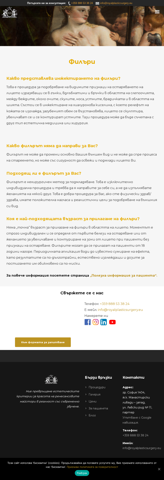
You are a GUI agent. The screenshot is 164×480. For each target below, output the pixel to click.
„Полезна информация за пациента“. (123, 275)
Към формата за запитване (43, 342)
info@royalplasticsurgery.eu (120, 310)
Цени (92, 401)
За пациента (98, 408)
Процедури (97, 387)
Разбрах (82, 473)
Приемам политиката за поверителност (92, 466)
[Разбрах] (159, 469)
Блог (92, 415)
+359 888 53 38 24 (114, 304)
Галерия (94, 394)
